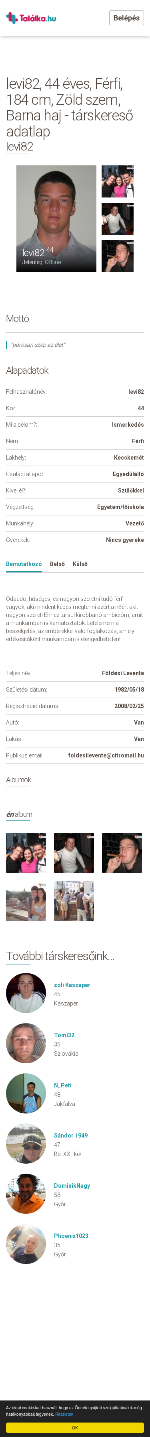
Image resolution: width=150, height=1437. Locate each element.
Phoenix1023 (71, 1236)
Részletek (64, 1414)
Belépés (127, 18)
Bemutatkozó (24, 564)
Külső (80, 564)
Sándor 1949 (71, 1135)
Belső (57, 564)
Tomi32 (64, 1035)
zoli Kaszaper (72, 985)
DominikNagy (72, 1186)
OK (75, 1428)
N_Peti (63, 1085)
